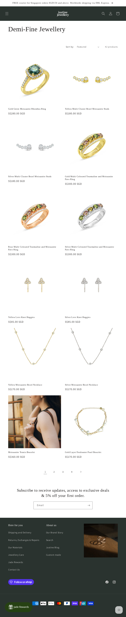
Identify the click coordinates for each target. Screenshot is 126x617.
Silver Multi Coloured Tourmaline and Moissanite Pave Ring (89, 248)
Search (49, 540)
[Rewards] (18, 607)
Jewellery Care (16, 554)
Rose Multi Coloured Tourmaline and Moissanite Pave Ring (32, 248)
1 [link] (45, 471)
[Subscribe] (88, 505)
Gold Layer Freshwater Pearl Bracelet (83, 452)
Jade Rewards (15, 562)
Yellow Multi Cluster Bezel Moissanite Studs (87, 109)
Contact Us (14, 569)
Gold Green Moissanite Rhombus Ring (27, 109)
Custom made (53, 554)
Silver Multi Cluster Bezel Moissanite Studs (30, 176)
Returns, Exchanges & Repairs (23, 540)
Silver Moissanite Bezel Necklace (81, 385)
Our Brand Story (54, 532)
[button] (6, 13)
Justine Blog (52, 547)
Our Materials (15, 547)
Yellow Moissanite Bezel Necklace (25, 385)
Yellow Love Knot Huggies (21, 317)
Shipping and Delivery (19, 532)
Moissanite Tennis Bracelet (21, 452)
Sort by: (70, 46)
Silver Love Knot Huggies (77, 317)
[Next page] (80, 471)
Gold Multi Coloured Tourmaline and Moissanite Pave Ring (89, 177)
